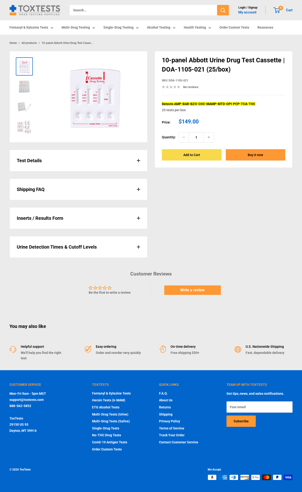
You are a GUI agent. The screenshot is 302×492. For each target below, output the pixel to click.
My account (247, 12)
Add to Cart (191, 155)
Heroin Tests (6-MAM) (108, 400)
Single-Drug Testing (118, 27)
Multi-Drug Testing (76, 27)
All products (29, 43)
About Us (165, 400)
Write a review (192, 290)
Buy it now (255, 155)
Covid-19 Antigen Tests (109, 442)
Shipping (165, 414)
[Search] (223, 10)
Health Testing (195, 27)
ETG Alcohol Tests (105, 407)
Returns (165, 407)
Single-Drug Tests (105, 428)
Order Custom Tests (234, 27)
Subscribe (241, 421)
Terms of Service (171, 428)
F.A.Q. (163, 393)
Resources (265, 27)
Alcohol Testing (158, 27)
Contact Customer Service (178, 442)
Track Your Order (172, 435)
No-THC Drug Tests (106, 435)
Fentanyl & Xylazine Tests (28, 27)
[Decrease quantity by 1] (184, 137)
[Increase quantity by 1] (209, 137)
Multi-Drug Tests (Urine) (110, 414)
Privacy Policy (169, 421)
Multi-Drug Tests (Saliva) (111, 421)
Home (13, 43)
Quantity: (169, 137)
